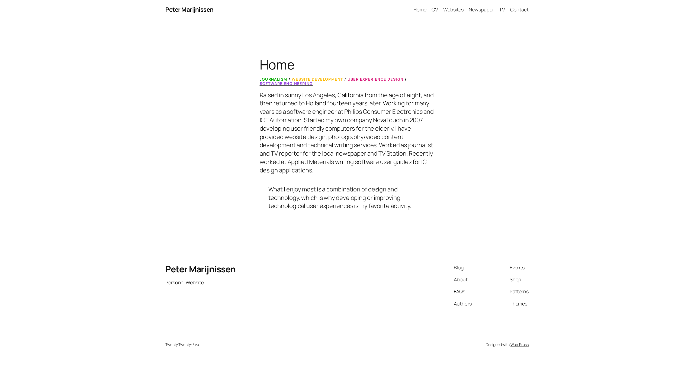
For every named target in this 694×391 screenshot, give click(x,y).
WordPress (519, 344)
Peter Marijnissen (189, 9)
